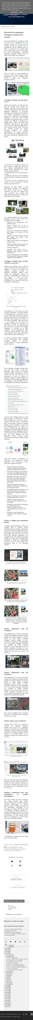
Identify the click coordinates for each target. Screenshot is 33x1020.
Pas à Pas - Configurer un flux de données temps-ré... (17, 959)
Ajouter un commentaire (10, 846)
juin (7, 977)
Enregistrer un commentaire (13, 914)
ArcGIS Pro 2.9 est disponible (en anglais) (14, 964)
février (8, 982)
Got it (21, 12)
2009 (6, 1003)
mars (7, 981)
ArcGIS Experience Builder (15, 847)
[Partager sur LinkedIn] (20, 861)
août (7, 974)
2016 (6, 992)
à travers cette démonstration (17, 44)
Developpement (15, 849)
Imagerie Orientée (9, 850)
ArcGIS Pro (7, 849)
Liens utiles (14, 15)
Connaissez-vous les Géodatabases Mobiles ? (15, 965)
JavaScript (18, 850)
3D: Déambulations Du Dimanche (12, 932)
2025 (10, 946)
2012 (6, 998)
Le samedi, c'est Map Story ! (12, 963)
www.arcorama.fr (16, 1014)
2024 (6, 948)
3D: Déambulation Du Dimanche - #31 (14, 961)
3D (6, 847)
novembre (8, 956)
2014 (6, 995)
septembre (9, 972)
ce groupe (13, 716)
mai (7, 978)
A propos (5, 15)
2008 (6, 1005)
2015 (6, 993)
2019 (6, 987)
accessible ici (18, 633)
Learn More (14, 12)
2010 (6, 1001)
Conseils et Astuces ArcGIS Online (13, 929)
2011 (6, 1000)
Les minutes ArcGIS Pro (10, 930)
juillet (7, 975)
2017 (6, 990)
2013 (6, 997)
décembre (8, 954)
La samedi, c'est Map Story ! (12, 957)
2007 (6, 1006)
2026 (10, 945)
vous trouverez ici (20, 374)
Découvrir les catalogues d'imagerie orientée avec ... (17, 967)
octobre (8, 971)
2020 (6, 985)
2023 (6, 950)
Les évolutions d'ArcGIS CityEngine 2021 (14, 969)
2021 (6, 953)
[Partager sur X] (12, 866)
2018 (6, 989)
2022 (6, 951)
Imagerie (23, 849)
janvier (8, 984)
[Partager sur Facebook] (20, 866)
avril (7, 979)
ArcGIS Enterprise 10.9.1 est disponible (14, 960)
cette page (9, 787)
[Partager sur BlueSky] (12, 861)
